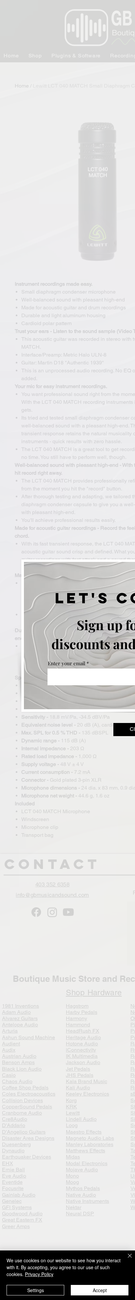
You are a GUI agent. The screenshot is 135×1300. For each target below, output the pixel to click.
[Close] (126, 1260)
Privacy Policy (39, 1274)
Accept (100, 1290)
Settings (35, 1290)
